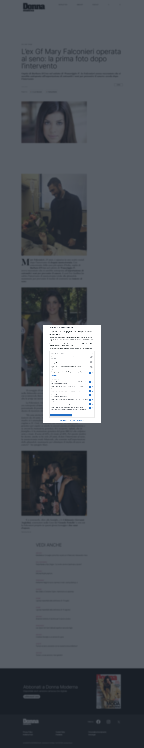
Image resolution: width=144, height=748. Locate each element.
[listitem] (72, 353)
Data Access (72, 420)
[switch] (91, 357)
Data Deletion (63, 420)
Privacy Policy (80, 420)
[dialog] (72, 374)
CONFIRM (61, 415)
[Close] (98, 327)
